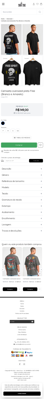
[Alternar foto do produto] (19, 273)
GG (18, 131)
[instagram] (24, 364)
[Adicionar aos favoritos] (19, 289)
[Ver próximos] (41, 269)
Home (3, 19)
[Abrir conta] (34, 4)
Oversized (9, 19)
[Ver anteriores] (3, 269)
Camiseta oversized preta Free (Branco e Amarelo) (15, 21)
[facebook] (19, 364)
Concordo (22, 393)
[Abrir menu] (3, 4)
